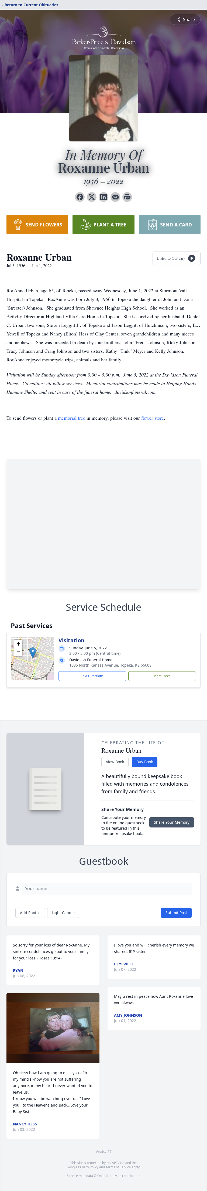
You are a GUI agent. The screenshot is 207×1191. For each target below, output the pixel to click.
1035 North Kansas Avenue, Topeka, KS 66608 (110, 665)
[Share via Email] (115, 197)
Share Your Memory (171, 822)
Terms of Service (118, 1167)
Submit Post (176, 912)
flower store (152, 418)
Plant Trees (162, 676)
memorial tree (71, 418)
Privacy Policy (88, 1167)
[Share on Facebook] (80, 197)
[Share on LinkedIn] (103, 197)
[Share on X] (91, 197)
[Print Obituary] (127, 197)
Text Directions (92, 676)
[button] (32, 652)
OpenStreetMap (109, 1175)
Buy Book (144, 761)
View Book (115, 761)
